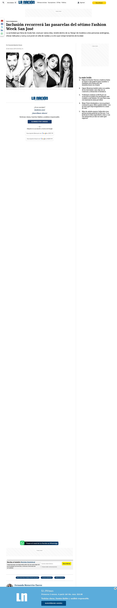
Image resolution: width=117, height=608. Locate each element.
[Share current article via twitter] (2, 27)
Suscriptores (52, 2)
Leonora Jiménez (46, 577)
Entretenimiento (11, 21)
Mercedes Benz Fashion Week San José (27, 577)
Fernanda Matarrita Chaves (15, 45)
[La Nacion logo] (26, 2)
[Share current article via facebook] (2, 24)
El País (59, 2)
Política (64, 2)
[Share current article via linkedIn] (2, 30)
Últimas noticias (42, 2)
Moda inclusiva (60, 577)
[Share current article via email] (2, 21)
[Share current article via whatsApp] (2, 33)
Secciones (10, 2)
